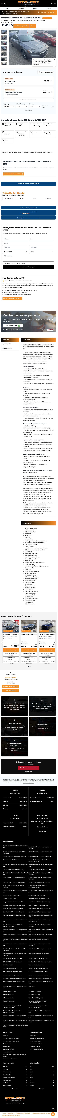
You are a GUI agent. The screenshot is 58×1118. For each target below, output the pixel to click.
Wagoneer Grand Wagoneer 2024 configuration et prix (38, 1001)
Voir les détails (10, 650)
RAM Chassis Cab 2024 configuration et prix (14, 978)
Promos (35, 8)
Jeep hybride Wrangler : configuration (39, 953)
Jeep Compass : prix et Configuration (38, 905)
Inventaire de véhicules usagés (11, 1041)
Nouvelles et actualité (8, 1049)
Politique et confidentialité (22, 1113)
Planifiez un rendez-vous (36, 1049)
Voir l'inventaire (10, 690)
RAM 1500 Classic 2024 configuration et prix (40, 962)
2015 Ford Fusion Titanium (13, 634)
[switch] (52, 106)
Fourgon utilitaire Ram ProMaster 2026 (13, 902)
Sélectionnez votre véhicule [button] (28, 768)
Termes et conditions (8, 1113)
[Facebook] (37, 818)
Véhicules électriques (8, 1001)
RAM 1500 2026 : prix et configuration (12, 962)
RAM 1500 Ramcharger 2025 (36, 965)
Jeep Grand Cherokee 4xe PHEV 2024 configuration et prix (13, 925)
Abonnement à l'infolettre (10, 1059)
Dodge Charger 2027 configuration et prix (40, 869)
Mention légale (28, 110)
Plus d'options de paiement (27, 100)
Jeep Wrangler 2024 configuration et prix (39, 949)
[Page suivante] (54, 642)
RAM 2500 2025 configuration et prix (38, 968)
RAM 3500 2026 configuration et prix (38, 975)
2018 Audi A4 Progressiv (30, 634)
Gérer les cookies (48, 1113)
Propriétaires (6, 1046)
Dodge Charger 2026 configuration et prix (14, 869)
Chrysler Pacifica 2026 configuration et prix (40, 856)
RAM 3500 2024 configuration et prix (38, 971)
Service (49, 8)
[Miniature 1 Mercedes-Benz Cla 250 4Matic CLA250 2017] (4, 32)
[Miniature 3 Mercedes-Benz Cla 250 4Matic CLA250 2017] (4, 43)
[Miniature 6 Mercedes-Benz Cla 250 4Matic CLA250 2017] (4, 59)
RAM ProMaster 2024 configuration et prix (14, 981)
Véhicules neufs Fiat (8, 994)
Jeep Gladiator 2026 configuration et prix (39, 912)
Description (7, 344)
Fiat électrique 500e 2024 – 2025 (11, 895)
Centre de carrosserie (35, 1041)
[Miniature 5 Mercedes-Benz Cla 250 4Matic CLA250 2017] (4, 53)
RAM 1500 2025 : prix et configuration (38, 958)
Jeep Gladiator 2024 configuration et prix (39, 908)
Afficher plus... (15, 1089)
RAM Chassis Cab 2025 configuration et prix (40, 978)
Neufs (7, 8)
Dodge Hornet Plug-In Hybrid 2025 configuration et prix (37, 886)
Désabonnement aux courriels (11, 1115)
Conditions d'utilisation (28, 783)
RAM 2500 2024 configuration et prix (12, 968)
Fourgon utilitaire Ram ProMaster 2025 (39, 898)
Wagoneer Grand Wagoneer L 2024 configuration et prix (38, 1006)
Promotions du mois (8, 1052)
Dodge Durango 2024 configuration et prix (14, 877)
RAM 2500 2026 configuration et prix (12, 971)
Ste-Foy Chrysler (10, 677)
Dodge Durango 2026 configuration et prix (14, 882)
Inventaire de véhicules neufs (11, 1038)
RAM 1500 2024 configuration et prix (12, 958)
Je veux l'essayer (28, 267)
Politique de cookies (37, 1113)
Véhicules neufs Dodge (35, 991)
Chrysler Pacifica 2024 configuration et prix (40, 851)
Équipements (8, 348)
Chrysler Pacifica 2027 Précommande (13, 860)
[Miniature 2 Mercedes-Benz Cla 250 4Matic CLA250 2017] (4, 37)
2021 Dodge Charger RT (48, 634)
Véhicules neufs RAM (8, 998)
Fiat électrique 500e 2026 (9, 898)
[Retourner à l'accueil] (2, 11)
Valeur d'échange (20, 104)
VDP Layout (32, 986)
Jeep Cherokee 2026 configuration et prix (40, 902)
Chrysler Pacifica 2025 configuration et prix (14, 856)
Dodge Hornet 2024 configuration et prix (39, 882)
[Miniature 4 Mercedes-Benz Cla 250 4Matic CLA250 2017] (4, 48)
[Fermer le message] (54, 59)
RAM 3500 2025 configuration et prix (12, 975)
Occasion (21, 8)
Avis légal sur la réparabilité (37, 1038)
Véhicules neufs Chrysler (9, 991)
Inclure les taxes (45, 106)
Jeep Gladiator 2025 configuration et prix (14, 912)
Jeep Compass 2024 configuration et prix (14, 905)
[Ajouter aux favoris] (17, 622)
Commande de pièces (36, 1044)
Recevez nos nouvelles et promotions (15, 263)
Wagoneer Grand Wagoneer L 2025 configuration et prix (12, 1011)
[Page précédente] (2, 642)
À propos (5, 1035)
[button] (28, 184)
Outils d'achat (6, 1044)
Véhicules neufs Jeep (34, 994)
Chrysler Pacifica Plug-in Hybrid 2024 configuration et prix (38, 860)
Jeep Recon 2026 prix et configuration (39, 939)
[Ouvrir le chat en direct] (53, 1110)
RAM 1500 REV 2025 (8, 965)
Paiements (6, 104)
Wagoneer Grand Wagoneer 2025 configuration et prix (12, 1006)
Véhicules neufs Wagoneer (36, 998)
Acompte (31, 104)
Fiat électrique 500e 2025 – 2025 (37, 895)
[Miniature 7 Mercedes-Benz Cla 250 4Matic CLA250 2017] (4, 64)
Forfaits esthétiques (35, 1046)
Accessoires (33, 1035)
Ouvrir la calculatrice (47, 72)
